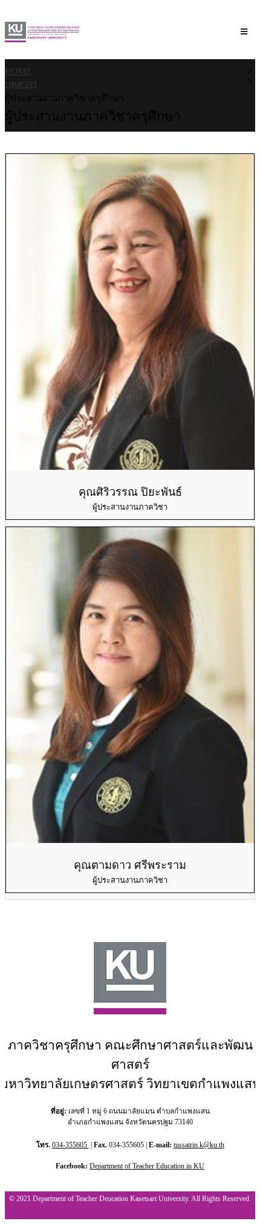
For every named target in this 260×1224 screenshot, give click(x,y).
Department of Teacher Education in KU (146, 1166)
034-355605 (70, 1145)
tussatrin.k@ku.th (199, 1145)
